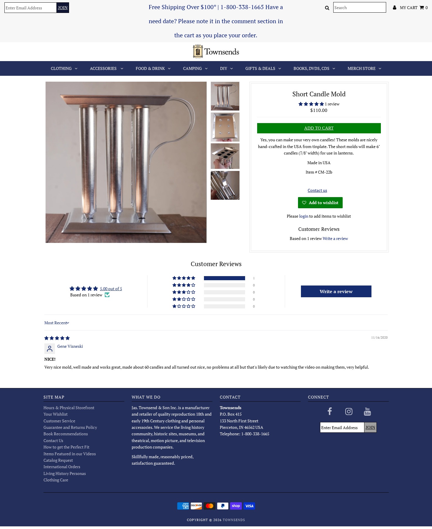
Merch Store (362, 68)
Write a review (335, 238)
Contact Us (53, 440)
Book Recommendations (65, 433)
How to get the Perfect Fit (66, 447)
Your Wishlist (55, 414)
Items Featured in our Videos (69, 453)
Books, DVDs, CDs (311, 68)
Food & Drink (150, 68)
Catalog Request (58, 460)
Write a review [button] (336, 291)
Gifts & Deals (260, 68)
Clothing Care (55, 480)
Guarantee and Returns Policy (70, 427)
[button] (312, 104)
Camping (192, 68)
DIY (223, 68)
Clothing (61, 68)
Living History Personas (64, 473)
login (303, 216)
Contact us (317, 190)
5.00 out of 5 (111, 288)
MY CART (414, 7)
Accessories (104, 68)
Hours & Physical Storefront (68, 407)
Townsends (234, 520)
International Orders (61, 466)
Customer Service (59, 421)
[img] (57, 338)
